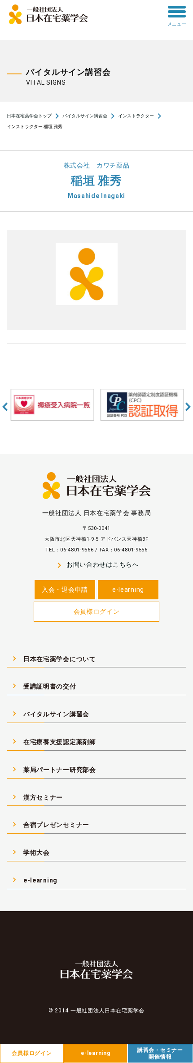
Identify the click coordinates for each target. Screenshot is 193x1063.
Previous (5, 406)
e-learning (128, 589)
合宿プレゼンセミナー (49, 824)
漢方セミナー (36, 796)
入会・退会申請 (65, 589)
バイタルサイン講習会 (84, 115)
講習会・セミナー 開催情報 (160, 1053)
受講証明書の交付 (43, 685)
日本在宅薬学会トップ (29, 115)
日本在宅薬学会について (53, 658)
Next (188, 406)
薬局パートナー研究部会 (53, 769)
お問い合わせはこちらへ (96, 565)
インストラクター (136, 115)
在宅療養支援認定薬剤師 (53, 741)
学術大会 (30, 852)
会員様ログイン (97, 611)
